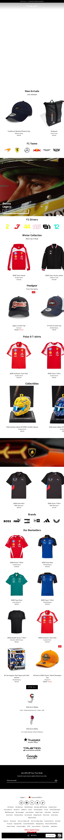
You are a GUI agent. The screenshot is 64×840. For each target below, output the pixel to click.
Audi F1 (30, 809)
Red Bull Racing (28, 807)
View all (32, 687)
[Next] (61, 216)
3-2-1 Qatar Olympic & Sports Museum (32, 732)
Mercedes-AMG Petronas (40, 807)
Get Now (8, 170)
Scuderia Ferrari (53, 807)
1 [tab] (31, 157)
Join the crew (32, 831)
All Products (10, 807)
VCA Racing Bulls (38, 809)
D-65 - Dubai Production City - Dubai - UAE (32, 710)
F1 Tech (46, 809)
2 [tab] (33, 157)
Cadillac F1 (24, 809)
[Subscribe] (61, 824)
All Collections (19, 807)
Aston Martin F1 (8, 809)
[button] (59, 835)
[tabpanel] (7, 150)
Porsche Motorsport (55, 809)
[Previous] (57, 216)
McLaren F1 (17, 809)
